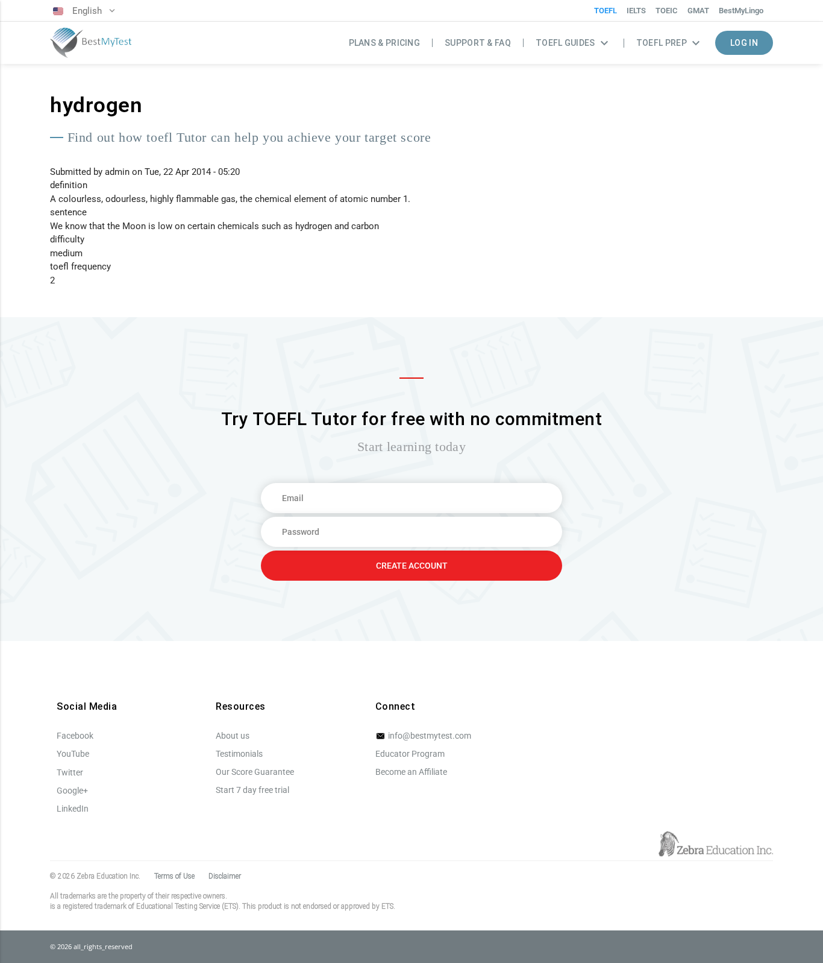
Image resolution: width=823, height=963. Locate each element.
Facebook (75, 735)
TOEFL (605, 10)
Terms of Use (174, 876)
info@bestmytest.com (428, 735)
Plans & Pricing (385, 43)
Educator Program (410, 754)
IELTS (636, 10)
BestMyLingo (741, 10)
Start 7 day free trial (252, 790)
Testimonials (239, 754)
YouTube (73, 754)
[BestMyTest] (90, 43)
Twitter (70, 772)
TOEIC (667, 10)
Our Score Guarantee (255, 772)
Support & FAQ (478, 43)
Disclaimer (224, 876)
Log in (744, 43)
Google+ (72, 790)
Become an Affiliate (411, 772)
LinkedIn (73, 808)
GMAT (698, 10)
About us (232, 735)
